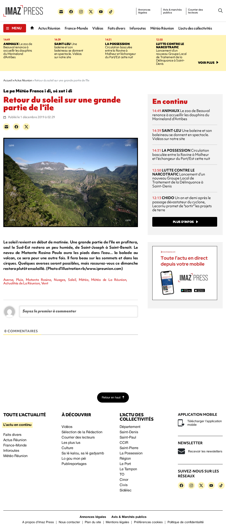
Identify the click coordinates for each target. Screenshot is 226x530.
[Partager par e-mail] (6, 126)
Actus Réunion (49, 28)
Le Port (125, 464)
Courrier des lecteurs (195, 11)
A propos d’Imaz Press (38, 522)
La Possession (131, 453)
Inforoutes (138, 28)
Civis (124, 485)
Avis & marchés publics (172, 11)
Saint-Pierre (129, 448)
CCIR (124, 442)
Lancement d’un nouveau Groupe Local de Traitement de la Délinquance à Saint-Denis (171, 54)
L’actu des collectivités (195, 28)
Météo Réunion (162, 28)
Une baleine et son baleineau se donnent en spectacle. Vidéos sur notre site (68, 50)
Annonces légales (144, 11)
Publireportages (74, 464)
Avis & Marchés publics (129, 517)
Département (130, 427)
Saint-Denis (129, 432)
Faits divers (116, 28)
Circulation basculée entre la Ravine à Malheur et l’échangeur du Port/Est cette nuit (120, 50)
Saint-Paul (128, 437)
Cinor (124, 479)
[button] (14, 28)
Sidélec (126, 490)
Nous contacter (69, 522)
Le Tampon (128, 469)
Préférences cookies (148, 522)
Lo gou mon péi (74, 458)
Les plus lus (71, 442)
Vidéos (97, 28)
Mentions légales (117, 522)
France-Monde (76, 28)
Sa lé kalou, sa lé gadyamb (83, 453)
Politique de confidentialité (186, 522)
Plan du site (93, 522)
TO (122, 474)
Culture (67, 448)
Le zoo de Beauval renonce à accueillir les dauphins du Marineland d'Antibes (17, 50)
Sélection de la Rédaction (82, 432)
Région (125, 458)
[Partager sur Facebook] (16, 126)
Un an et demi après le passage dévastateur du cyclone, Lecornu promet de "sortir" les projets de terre (182, 203)
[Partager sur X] (26, 126)
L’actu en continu (17, 425)
